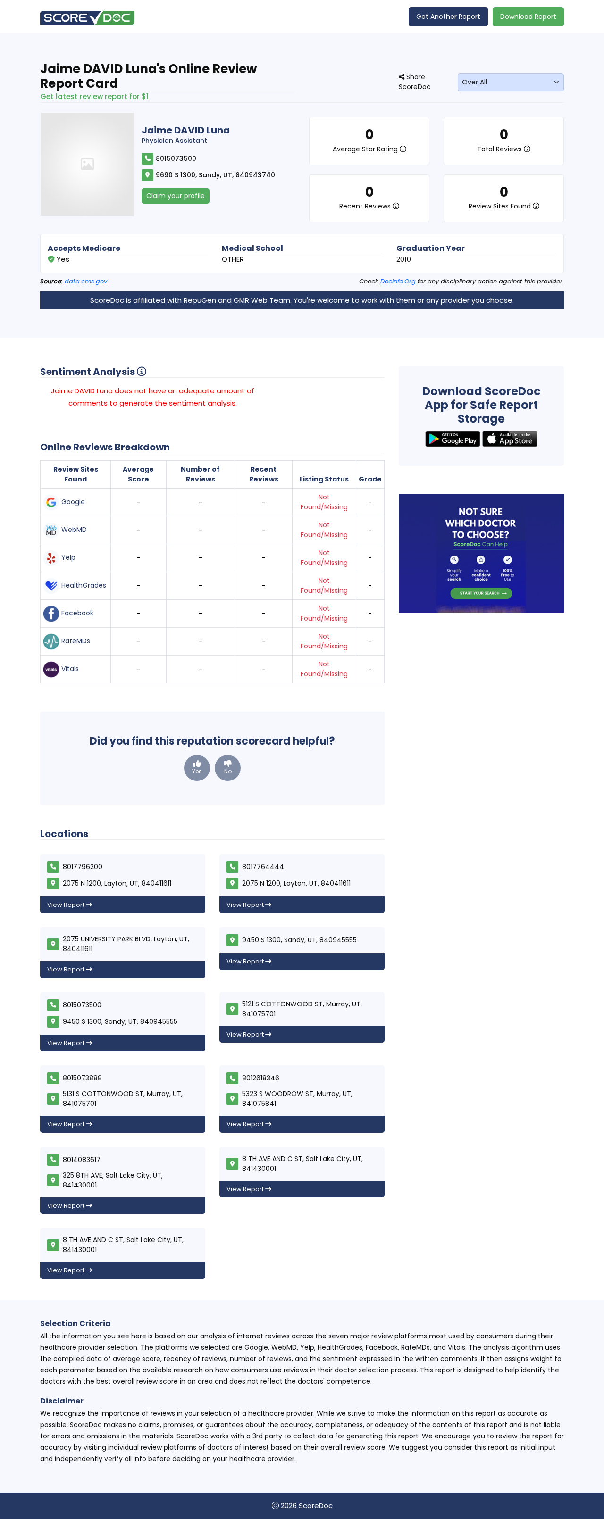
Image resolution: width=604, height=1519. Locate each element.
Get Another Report (448, 16)
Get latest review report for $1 (94, 96)
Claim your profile (175, 195)
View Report (66, 904)
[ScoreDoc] (87, 17)
